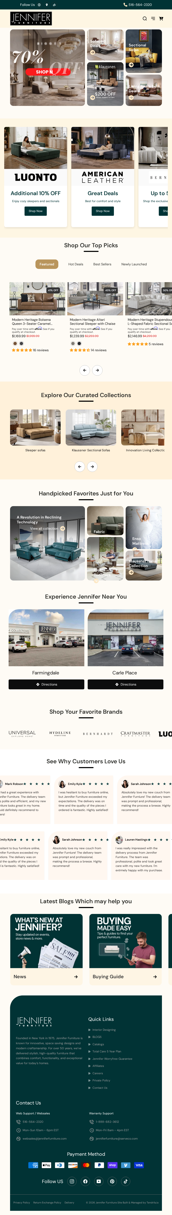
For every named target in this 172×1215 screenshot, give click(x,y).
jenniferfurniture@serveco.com (117, 1138)
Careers (97, 1073)
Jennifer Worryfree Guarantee (112, 1059)
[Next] (97, 370)
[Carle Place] (125, 637)
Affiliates (98, 1066)
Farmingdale (45, 673)
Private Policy (101, 1080)
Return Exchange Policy (47, 1202)
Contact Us (99, 1088)
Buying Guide (108, 977)
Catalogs (98, 1044)
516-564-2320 (140, 5)
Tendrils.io (153, 1202)
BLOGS (97, 1037)
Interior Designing (104, 1030)
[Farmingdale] (46, 637)
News (20, 977)
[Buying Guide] (125, 941)
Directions (49, 684)
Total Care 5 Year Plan (106, 1051)
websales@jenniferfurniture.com (44, 1138)
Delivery (69, 1202)
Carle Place (124, 673)
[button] (22, 350)
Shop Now (103, 211)
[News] (46, 941)
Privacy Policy (21, 1202)
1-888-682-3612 (107, 1122)
